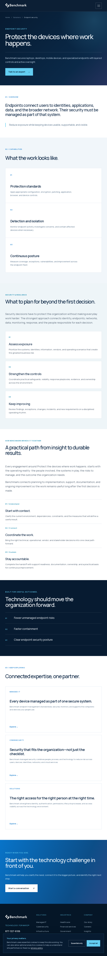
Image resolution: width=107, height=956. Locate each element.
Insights (87, 931)
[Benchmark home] (16, 5)
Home (7, 17)
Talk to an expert (19, 71)
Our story (88, 922)
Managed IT (41, 922)
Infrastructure (42, 931)
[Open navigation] (99, 6)
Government (65, 931)
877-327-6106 (12, 931)
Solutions (17, 17)
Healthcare (65, 922)
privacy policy (37, 948)
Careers (87, 926)
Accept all (93, 943)
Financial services (68, 926)
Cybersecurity (42, 926)
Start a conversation (21, 888)
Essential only (77, 943)
